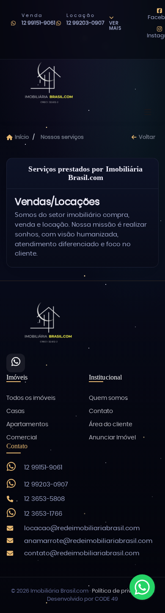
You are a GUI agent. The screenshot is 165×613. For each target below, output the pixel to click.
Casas (15, 411)
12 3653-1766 (43, 514)
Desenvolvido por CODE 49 (82, 599)
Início (22, 137)
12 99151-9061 (38, 23)
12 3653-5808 (44, 499)
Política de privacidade (123, 591)
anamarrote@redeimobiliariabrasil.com (88, 541)
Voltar (147, 137)
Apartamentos (27, 424)
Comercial (21, 438)
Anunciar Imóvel (112, 438)
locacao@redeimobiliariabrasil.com (82, 528)
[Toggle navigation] (148, 113)
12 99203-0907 (85, 23)
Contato (101, 411)
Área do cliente (110, 424)
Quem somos (108, 398)
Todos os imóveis (30, 398)
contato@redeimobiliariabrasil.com (81, 553)
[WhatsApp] (15, 363)
